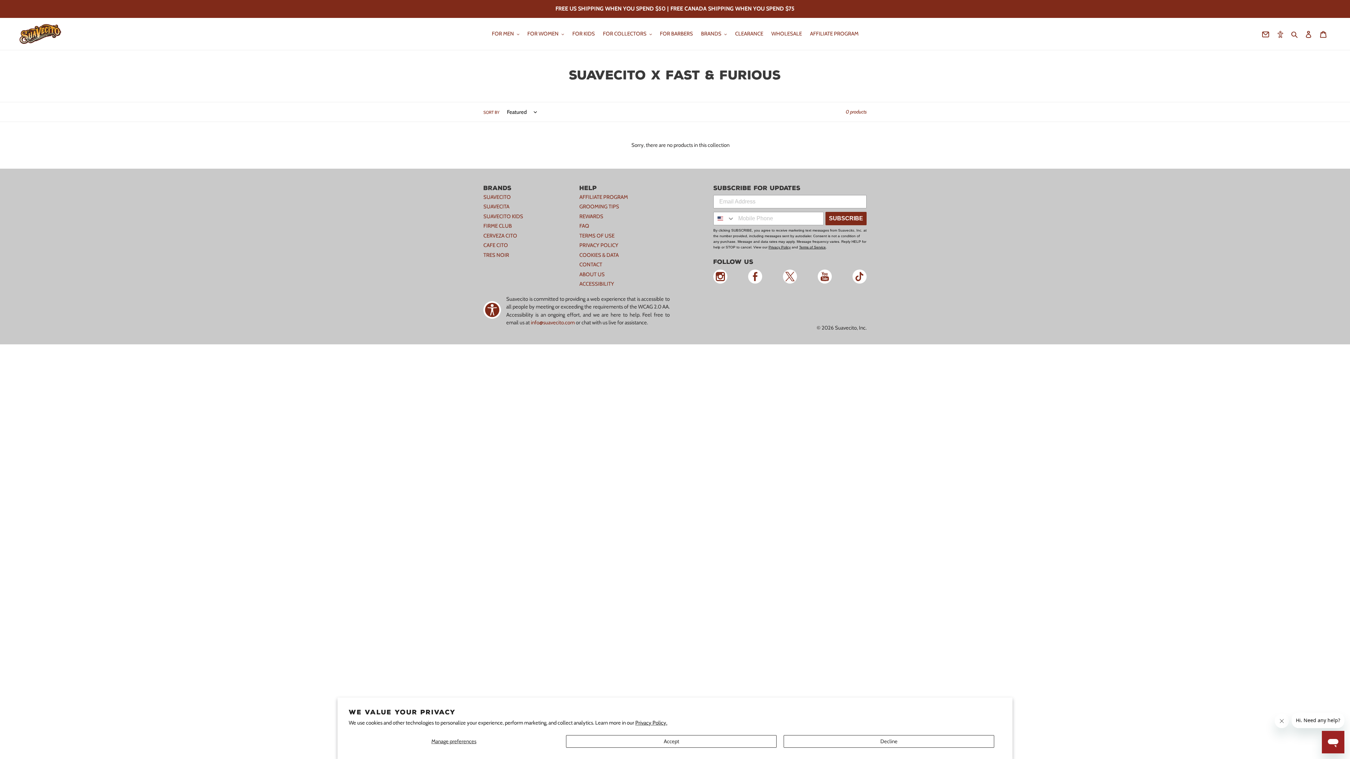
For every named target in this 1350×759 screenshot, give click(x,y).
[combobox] (724, 218)
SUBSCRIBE (846, 218)
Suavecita (496, 206)
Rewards (591, 216)
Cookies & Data (599, 255)
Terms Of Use (597, 236)
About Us (592, 274)
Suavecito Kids (503, 216)
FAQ (584, 226)
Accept (671, 741)
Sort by (491, 112)
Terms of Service (812, 247)
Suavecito (497, 197)
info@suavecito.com (553, 322)
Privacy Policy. (651, 723)
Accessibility (596, 284)
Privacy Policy (598, 245)
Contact (590, 264)
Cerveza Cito (500, 236)
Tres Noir (496, 255)
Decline (889, 741)
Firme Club (497, 226)
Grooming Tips (599, 206)
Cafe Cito (495, 245)
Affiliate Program (603, 197)
